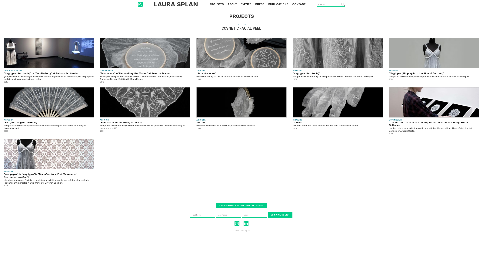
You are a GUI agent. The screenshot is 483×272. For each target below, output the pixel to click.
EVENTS (246, 4)
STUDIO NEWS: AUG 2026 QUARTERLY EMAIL (241, 205)
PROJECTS (216, 4)
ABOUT (232, 4)
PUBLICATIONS (278, 4)
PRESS (260, 4)
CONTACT (299, 4)
